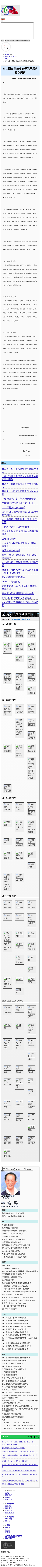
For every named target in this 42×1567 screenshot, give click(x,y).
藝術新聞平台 (10, 1538)
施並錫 (7, 1532)
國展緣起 (8, 1506)
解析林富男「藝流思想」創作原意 (13, 1448)
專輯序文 (8, 1519)
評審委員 (26, 40)
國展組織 (8, 1508)
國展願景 (8, 1510)
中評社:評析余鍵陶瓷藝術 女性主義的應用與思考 (18, 1451)
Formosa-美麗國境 (11, 581)
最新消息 (8, 1495)
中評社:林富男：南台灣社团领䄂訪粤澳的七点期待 (19, 1471)
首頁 (2, 40)
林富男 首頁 (9, 57)
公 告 (7, 1493)
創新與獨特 (16, 619)
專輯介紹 (15, 40)
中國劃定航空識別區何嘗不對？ (18, 503)
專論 (21, 40)
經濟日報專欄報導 (11, 550)
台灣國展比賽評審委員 (13, 1536)
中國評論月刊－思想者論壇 (15, 527)
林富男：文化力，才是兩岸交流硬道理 (15, 1461)
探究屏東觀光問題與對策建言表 (18, 593)
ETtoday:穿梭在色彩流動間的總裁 (13, 1484)
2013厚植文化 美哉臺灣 (13, 507)
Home (7, 54)
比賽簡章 (8, 1500)
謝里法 (7, 1530)
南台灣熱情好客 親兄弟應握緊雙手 (20, 498)
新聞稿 (7, 1497)
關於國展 (8, 40)
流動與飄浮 (25, 619)
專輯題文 (8, 1521)
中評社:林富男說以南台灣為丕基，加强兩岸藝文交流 (19, 1480)
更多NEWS (33, 1437)
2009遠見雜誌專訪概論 (13, 577)
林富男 (7, 1527)
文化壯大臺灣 (9, 538)
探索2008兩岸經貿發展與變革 (17, 598)
